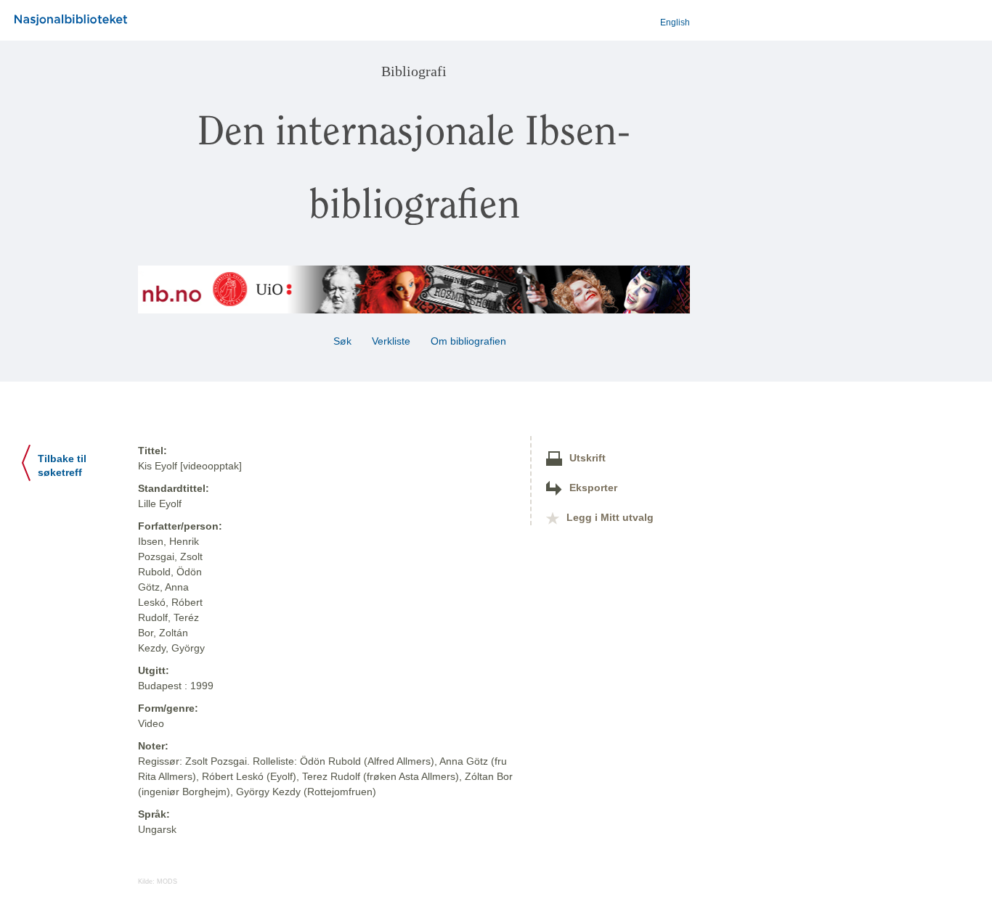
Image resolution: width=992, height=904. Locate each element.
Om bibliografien (470, 341)
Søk (342, 341)
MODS (167, 881)
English (675, 22)
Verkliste (391, 341)
